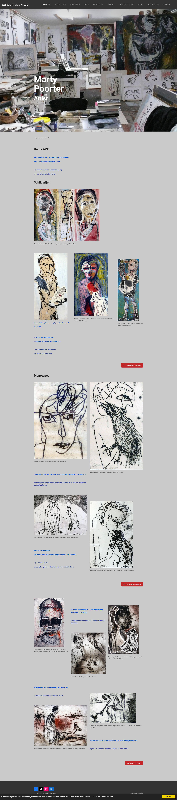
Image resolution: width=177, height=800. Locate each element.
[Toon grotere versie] (66, 215)
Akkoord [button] (168, 797)
